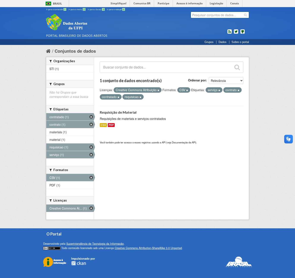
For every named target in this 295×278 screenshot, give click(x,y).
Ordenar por (197, 80)
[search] (245, 15)
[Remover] (158, 90)
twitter (236, 33)
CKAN (78, 263)
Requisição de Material (118, 112)
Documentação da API (183, 142)
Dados (223, 42)
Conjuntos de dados (75, 51)
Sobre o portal (240, 42)
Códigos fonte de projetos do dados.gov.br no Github (242, 33)
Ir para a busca (96, 9)
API (163, 142)
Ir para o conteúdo (55, 9)
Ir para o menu (76, 9)
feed (229, 33)
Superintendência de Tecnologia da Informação (95, 244)
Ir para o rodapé (115, 9)
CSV (103, 125)
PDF (111, 125)
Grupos (209, 42)
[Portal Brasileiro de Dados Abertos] (92, 22)
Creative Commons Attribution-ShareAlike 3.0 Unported (148, 248)
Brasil (57, 3)
